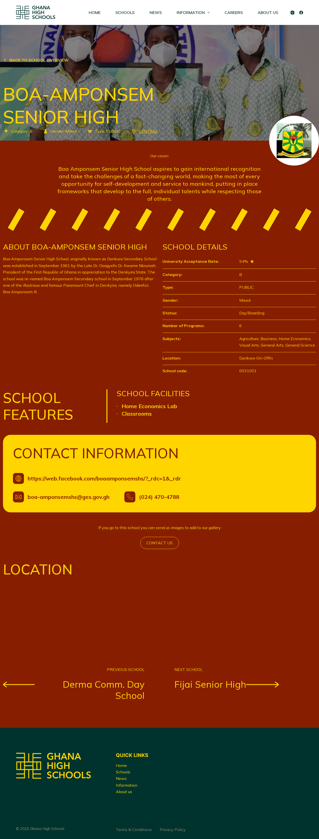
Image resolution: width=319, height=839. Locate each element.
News (121, 778)
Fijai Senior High (210, 684)
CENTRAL (148, 131)
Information (126, 785)
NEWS (156, 12)
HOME (94, 12)
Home (121, 765)
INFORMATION (191, 12)
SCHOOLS (125, 12)
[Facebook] (301, 12)
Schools (123, 771)
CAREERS (234, 12)
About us (124, 791)
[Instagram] (292, 12)
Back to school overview (39, 60)
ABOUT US (268, 12)
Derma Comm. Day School (104, 690)
